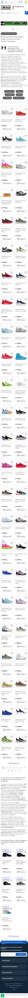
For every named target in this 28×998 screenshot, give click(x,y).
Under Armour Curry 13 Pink (6, 473)
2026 (3, 160)
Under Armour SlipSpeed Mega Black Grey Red (20, 446)
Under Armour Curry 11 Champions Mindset (20, 257)
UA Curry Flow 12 (9, 91)
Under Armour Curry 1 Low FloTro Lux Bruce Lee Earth (20, 230)
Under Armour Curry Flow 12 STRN (20, 173)
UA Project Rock (10, 94)
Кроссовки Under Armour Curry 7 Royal (6, 581)
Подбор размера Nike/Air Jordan (14, 983)
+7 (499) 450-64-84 (18, 7)
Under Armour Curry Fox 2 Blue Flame (6, 528)
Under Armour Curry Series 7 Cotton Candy (6, 419)
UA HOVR (19, 94)
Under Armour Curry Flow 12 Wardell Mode (20, 419)
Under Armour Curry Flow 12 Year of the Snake (6, 230)
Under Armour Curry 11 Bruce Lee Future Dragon (20, 749)
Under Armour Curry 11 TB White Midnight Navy (20, 721)
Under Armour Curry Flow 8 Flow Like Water (20, 310)
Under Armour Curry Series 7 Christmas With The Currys (7, 311)
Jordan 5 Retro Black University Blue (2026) (7, 862)
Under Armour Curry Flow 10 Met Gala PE (6, 147)
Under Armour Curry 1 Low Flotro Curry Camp (6, 500)
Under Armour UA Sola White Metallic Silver (6, 120)
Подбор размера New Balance (14, 985)
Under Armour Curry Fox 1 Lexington (6, 720)
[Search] (22, 2)
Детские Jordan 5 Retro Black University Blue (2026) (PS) (6, 891)
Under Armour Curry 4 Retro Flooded (20, 364)
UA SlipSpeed (7, 98)
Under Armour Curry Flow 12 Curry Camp (20, 609)
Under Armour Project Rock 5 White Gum (20, 338)
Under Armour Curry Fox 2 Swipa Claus (20, 473)
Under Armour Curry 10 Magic (20, 554)
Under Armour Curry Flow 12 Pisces (6, 338)
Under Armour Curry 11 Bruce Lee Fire (6, 283)
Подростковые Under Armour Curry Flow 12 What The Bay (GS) (6, 202)
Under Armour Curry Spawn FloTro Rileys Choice (6, 749)
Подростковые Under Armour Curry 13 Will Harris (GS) (6, 174)
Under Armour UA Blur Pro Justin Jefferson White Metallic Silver (20, 392)
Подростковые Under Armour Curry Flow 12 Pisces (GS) (6, 610)
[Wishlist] (11, 109)
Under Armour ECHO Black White (20, 201)
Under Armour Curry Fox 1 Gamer (6, 257)
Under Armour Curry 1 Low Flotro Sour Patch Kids (6, 665)
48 (3, 101)
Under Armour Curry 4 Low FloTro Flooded (6, 364)
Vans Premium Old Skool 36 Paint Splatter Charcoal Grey (20, 891)
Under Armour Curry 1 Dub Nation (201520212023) (6, 637)
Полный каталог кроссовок (9, 33)
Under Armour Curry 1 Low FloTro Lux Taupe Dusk (20, 693)
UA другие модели (19, 98)
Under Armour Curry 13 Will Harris (6, 554)
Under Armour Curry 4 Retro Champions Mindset (6, 693)
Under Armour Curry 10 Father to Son (20, 636)
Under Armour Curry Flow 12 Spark (20, 120)
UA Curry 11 (19, 91)
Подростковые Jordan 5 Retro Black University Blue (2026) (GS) (21, 862)
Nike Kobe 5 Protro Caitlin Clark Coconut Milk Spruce (7, 919)
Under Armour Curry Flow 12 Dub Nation (6, 445)
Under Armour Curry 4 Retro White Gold (20, 664)
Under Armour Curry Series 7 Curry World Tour (20, 501)
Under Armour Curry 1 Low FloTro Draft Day (20, 528)
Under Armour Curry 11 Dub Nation (20, 283)
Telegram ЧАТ (15, 987)
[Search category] (19, 2)
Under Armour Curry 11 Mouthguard (20, 147)
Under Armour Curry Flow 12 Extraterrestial (6, 391)
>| (19, 770)
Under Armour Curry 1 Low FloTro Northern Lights (20, 582)
